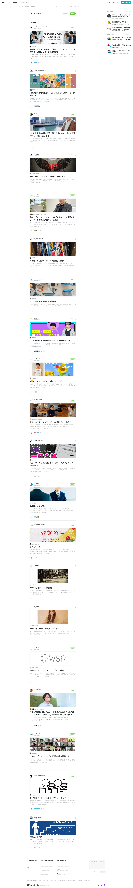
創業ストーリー (58, 7)
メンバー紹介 (36, 195)
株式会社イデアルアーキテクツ (40, 775)
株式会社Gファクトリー (38, 483)
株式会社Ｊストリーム (38, 733)
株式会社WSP (36, 565)
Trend (7, 7)
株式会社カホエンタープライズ (40, 524)
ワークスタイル (49, 7)
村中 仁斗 (35, 113)
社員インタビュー (78, 7)
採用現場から (34, 7)
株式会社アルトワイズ (38, 440)
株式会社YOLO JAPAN (38, 238)
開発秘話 (27, 7)
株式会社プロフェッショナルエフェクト (42, 70)
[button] (32, 861)
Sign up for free (126, 2)
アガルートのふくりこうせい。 (40, 279)
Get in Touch (94, 872)
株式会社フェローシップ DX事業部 (41, 27)
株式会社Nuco (37, 318)
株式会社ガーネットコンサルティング (41, 358)
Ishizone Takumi (37, 817)
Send (102, 872)
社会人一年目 (42, 7)
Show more (128, 11)
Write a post (65, 13)
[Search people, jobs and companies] (117, 2)
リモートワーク (13, 7)
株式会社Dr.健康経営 (38, 399)
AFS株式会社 (36, 154)
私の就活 (21, 7)
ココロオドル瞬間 (68, 7)
